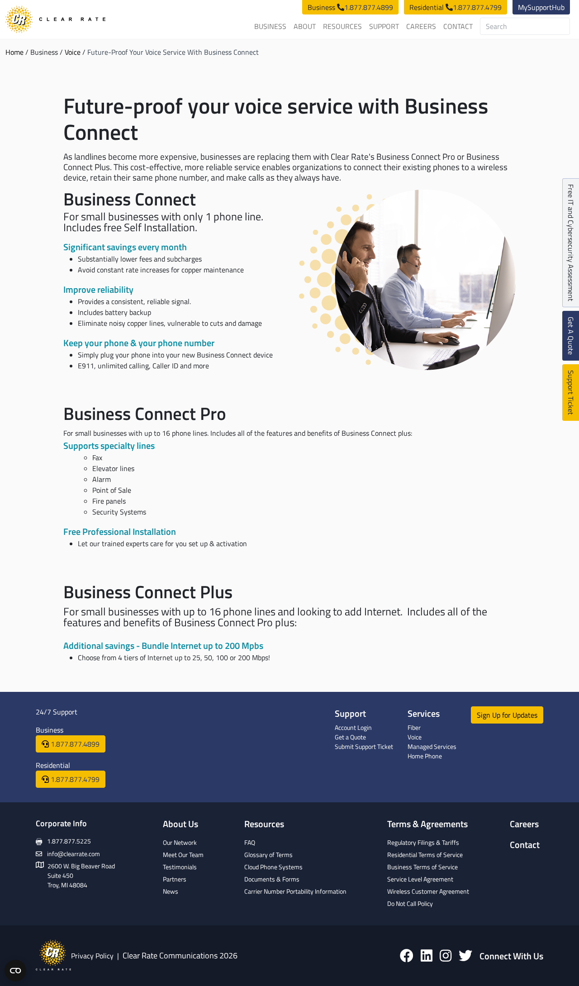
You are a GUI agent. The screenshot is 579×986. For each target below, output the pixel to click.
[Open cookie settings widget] (15, 970)
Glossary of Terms (268, 854)
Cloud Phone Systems (273, 866)
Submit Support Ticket (364, 746)
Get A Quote (571, 336)
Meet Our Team (183, 854)
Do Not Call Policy (410, 903)
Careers (421, 26)
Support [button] (384, 26)
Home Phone (425, 756)
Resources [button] (342, 26)
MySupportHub (541, 7)
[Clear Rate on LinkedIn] (426, 955)
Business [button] (270, 26)
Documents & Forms (271, 879)
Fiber (414, 727)
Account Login (353, 727)
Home (14, 52)
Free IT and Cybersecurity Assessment (571, 242)
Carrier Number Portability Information (295, 891)
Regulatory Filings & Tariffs (423, 842)
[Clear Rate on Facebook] (406, 955)
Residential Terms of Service (425, 854)
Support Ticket (571, 392)
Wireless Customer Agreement (428, 891)
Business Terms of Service (422, 866)
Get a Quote (350, 737)
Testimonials (180, 866)
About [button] (305, 26)
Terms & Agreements (427, 823)
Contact (458, 26)
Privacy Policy (92, 956)
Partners (174, 879)
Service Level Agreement (420, 879)
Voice (73, 52)
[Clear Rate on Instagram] (445, 955)
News (170, 891)
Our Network (180, 842)
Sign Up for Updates (507, 715)
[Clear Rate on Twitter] (465, 955)
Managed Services (432, 746)
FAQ (249, 842)
